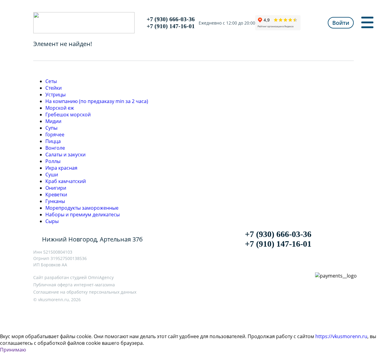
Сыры (52, 221)
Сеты (51, 81)
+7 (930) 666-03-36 (171, 19)
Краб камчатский (65, 181)
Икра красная (61, 168)
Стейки (53, 88)
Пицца (53, 141)
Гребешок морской (68, 114)
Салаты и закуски (65, 154)
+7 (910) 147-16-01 (171, 26)
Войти (340, 22)
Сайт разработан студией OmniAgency (73, 277)
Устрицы (55, 94)
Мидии (53, 121)
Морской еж (59, 108)
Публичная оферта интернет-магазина (74, 285)
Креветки (56, 194)
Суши (51, 174)
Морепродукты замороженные (82, 208)
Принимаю (13, 349)
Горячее (54, 134)
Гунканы (55, 201)
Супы (51, 128)
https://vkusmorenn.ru (341, 336)
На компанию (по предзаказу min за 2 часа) (96, 101)
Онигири (55, 188)
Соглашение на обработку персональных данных (84, 292)
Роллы (52, 161)
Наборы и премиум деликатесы (82, 214)
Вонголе (55, 148)
